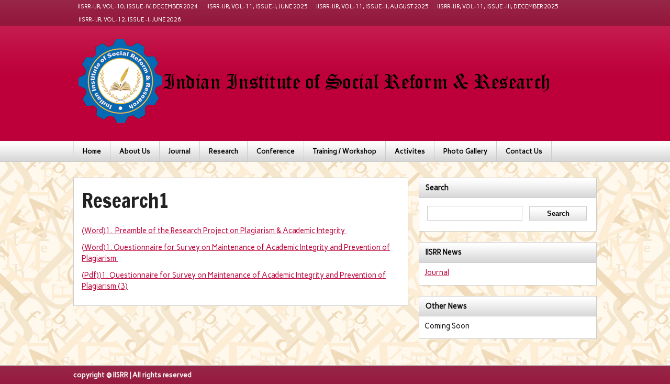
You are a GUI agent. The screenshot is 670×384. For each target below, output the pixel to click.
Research (223, 151)
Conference (275, 151)
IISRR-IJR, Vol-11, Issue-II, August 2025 (372, 6)
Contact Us (524, 151)
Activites (410, 151)
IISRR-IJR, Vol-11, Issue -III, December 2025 (498, 6)
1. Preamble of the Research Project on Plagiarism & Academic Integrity (226, 230)
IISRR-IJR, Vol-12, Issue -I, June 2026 (129, 19)
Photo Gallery (465, 151)
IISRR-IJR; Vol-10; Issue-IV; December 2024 (137, 6)
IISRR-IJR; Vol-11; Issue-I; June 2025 (257, 6)
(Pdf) (90, 275)
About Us (134, 151)
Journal (180, 151)
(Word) (94, 230)
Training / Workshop (344, 151)
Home (92, 151)
